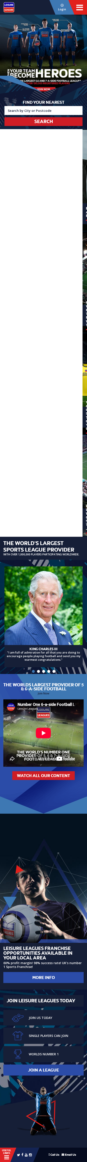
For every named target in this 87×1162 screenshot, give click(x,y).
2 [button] (38, 671)
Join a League (43, 1070)
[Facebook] (22, 1154)
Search (43, 121)
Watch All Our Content (43, 775)
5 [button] (53, 671)
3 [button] (43, 671)
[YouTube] (26, 1154)
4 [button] (48, 671)
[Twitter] (18, 1154)
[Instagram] (30, 1154)
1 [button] (33, 671)
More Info (43, 977)
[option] (43, 56)
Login (62, 9)
